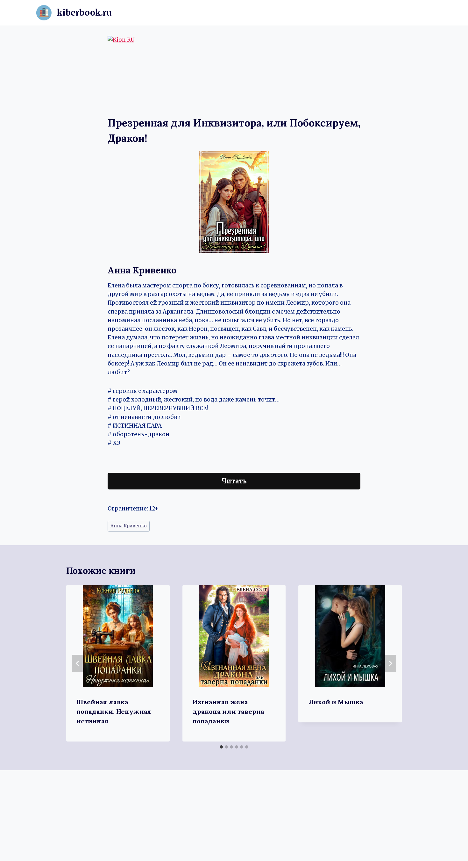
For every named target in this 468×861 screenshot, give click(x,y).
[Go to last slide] (77, 663)
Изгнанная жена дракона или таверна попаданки (228, 711)
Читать (234, 481)
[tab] (221, 747)
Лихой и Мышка (335, 702)
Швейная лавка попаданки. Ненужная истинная (113, 711)
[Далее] (390, 663)
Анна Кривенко (128, 526)
